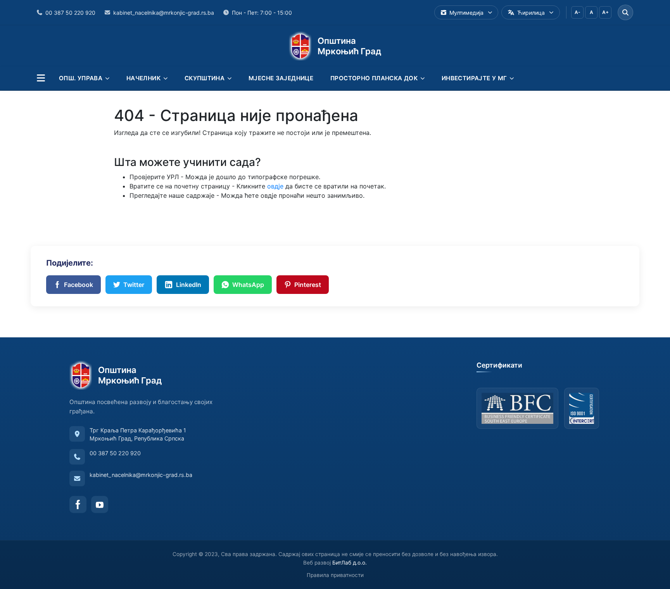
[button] (41, 78)
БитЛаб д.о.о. (349, 563)
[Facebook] (77, 504)
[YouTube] (99, 504)
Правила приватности (335, 575)
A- (577, 12)
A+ (605, 12)
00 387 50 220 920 (115, 453)
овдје (275, 186)
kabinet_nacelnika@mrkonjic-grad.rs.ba (141, 475)
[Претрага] (625, 12)
